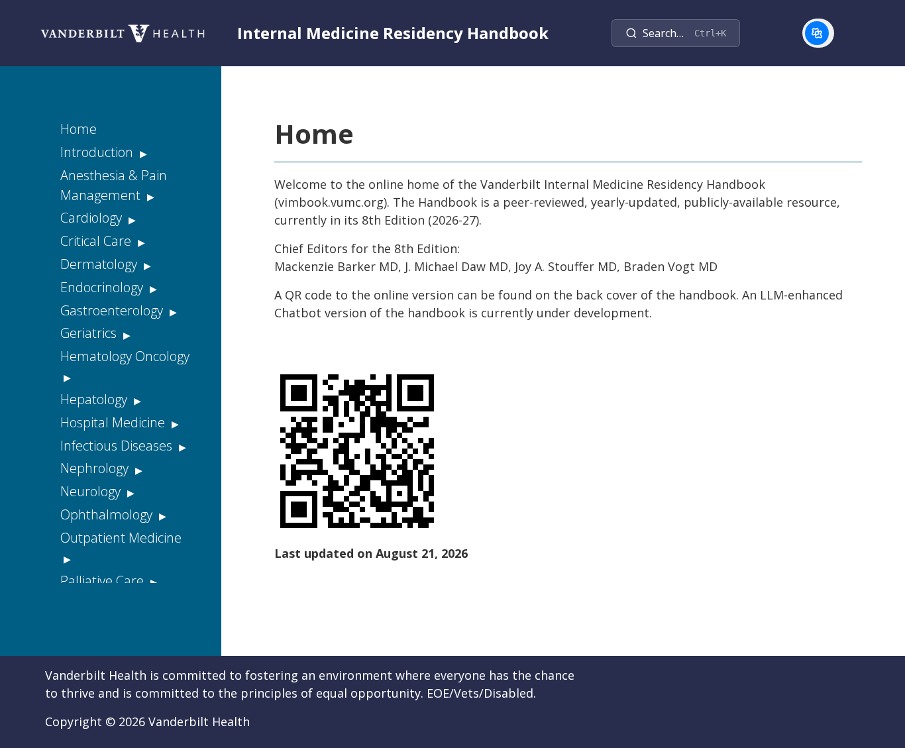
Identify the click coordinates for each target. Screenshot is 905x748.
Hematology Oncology (124, 356)
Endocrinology (103, 287)
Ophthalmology (108, 514)
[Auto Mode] (817, 33)
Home (78, 129)
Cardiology (92, 218)
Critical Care (97, 241)
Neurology (92, 491)
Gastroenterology (113, 310)
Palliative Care (103, 581)
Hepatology (95, 399)
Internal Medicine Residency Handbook (393, 33)
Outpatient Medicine (121, 538)
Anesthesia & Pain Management (113, 185)
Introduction (98, 152)
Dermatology (100, 264)
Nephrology (96, 468)
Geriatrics (90, 333)
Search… (684, 33)
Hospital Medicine (114, 422)
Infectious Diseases (118, 445)
